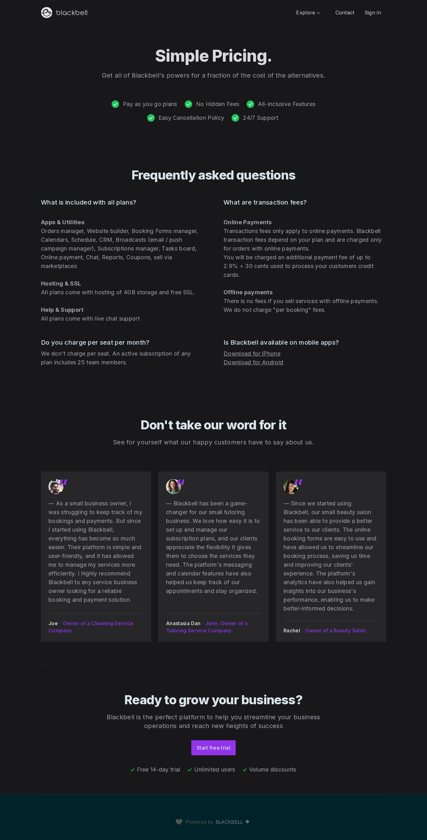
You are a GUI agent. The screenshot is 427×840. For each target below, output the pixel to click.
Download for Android (253, 362)
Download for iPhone (252, 353)
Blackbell (229, 822)
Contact (344, 12)
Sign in (372, 12)
